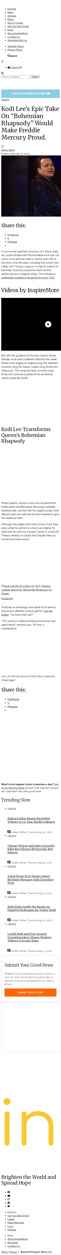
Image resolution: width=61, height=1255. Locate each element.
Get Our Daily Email (18, 26)
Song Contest (15, 23)
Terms (4, 1252)
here (11, 680)
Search (13, 55)
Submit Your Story (30, 992)
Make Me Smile (16, 1222)
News (11, 12)
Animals (12, 16)
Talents (5, 99)
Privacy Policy (15, 49)
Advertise (13, 1242)
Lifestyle (12, 808)
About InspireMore (18, 33)
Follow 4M (16, 67)
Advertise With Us (17, 40)
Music (11, 19)
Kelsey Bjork (8, 150)
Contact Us (14, 37)
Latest (11, 1219)
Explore (12, 8)
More (10, 30)
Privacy (13, 1252)
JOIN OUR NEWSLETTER (30, 93)
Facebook (7, 598)
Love (10, 1226)
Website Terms (16, 46)
